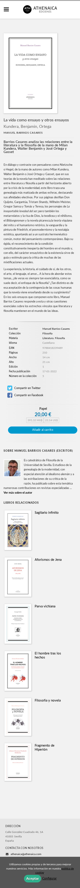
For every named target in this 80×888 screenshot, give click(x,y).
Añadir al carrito (42, 429)
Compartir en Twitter (27, 388)
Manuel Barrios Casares (23, 132)
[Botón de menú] (8, 9)
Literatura (48, 338)
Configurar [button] (49, 878)
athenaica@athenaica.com (26, 854)
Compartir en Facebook (28, 395)
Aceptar (32, 878)
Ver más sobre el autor (18, 492)
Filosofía (47, 333)
